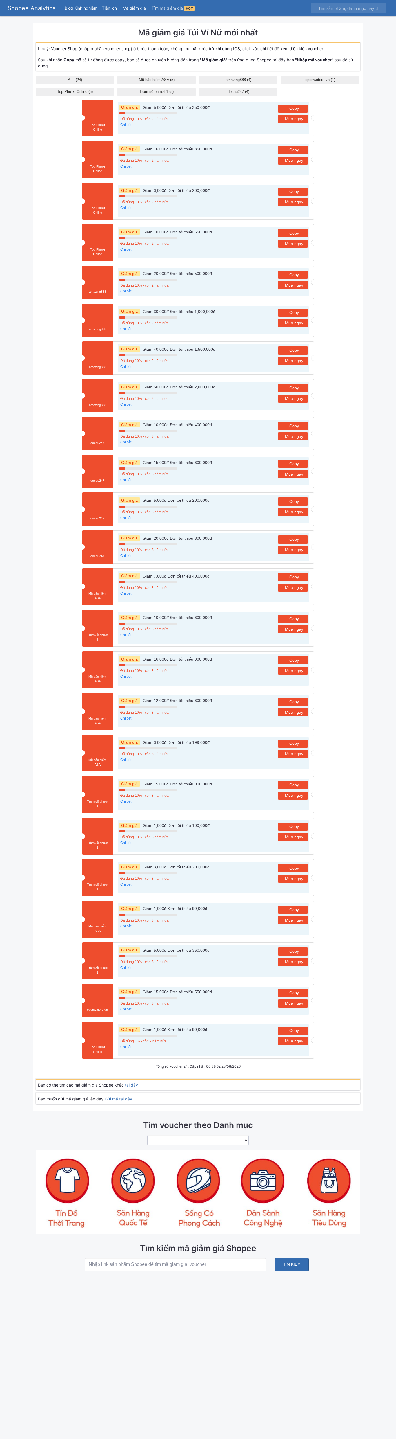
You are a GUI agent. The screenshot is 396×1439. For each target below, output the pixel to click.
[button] (110, 8)
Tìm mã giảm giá (172, 8)
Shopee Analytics (31, 8)
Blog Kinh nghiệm (81, 8)
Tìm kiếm (292, 1264)
